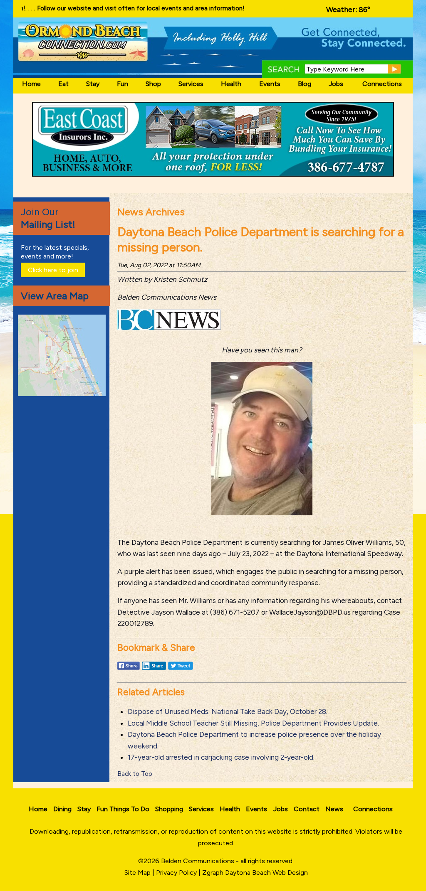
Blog (304, 84)
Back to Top (134, 774)
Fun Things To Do (123, 809)
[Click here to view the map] (63, 394)
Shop (153, 84)
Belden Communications (198, 861)
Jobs (336, 84)
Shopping (169, 809)
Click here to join (53, 270)
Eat (63, 84)
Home (31, 84)
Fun (122, 84)
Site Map (137, 872)
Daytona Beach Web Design (266, 872)
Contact (307, 809)
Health (231, 84)
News (334, 809)
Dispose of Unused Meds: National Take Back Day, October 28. (227, 711)
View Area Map (55, 296)
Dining (62, 809)
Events (269, 84)
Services (190, 84)
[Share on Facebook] (128, 669)
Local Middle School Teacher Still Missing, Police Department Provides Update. (253, 723)
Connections (382, 84)
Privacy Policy (176, 872)
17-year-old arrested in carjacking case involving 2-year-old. (221, 757)
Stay (92, 84)
